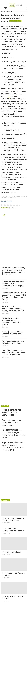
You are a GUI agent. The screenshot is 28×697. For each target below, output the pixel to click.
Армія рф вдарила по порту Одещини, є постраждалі (12, 332)
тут (9, 96)
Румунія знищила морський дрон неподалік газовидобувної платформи (13, 283)
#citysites (9, 201)
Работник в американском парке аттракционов (13, 519)
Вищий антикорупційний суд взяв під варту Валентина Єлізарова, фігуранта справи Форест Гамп (13, 271)
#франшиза (3, 201)
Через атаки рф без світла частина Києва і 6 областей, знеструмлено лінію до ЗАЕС (13, 308)
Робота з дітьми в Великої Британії (12, 597)
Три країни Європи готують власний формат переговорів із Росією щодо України (13, 352)
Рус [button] (6, 8)
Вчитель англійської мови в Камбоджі (13, 574)
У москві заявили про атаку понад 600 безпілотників (13, 342)
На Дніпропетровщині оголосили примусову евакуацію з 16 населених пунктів (12, 321)
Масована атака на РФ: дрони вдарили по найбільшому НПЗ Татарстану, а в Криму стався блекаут (14, 296)
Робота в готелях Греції (11, 552)
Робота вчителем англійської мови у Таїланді (13, 530)
